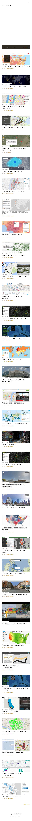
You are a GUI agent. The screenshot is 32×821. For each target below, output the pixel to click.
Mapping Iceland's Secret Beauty (15, 276)
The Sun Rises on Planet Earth (14, 86)
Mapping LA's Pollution (12, 235)
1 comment (8, 152)
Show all (25, 47)
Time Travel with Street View (14, 624)
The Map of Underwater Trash (15, 424)
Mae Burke (20, 816)
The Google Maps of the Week (14, 318)
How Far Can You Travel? (12, 171)
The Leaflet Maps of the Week (14, 339)
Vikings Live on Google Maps (13, 573)
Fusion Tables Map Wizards (13, 753)
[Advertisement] (16, 25)
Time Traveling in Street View (14, 594)
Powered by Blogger (17, 813)
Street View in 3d (9, 444)
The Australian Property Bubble (16, 66)
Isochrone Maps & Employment (15, 191)
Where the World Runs (11, 464)
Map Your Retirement (11, 711)
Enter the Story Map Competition (10, 667)
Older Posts (26, 804)
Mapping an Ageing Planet (13, 359)
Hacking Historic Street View (14, 508)
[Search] (29, 2)
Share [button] (3, 68)
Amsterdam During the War (14, 128)
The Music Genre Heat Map (13, 645)
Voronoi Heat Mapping (11, 796)
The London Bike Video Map (13, 403)
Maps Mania (6, 5)
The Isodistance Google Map (14, 732)
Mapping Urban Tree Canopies (14, 255)
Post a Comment (9, 68)
